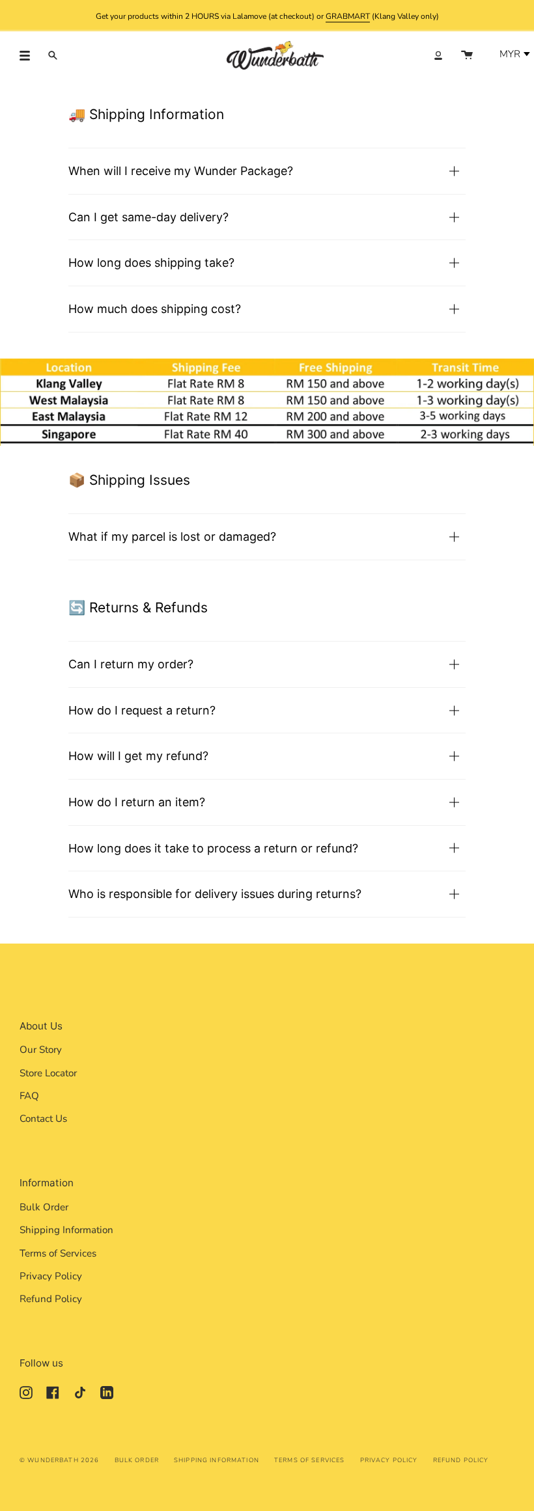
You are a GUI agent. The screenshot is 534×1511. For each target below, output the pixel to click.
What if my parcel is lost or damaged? (172, 536)
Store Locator (48, 1073)
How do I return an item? (136, 802)
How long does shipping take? (151, 262)
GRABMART (348, 15)
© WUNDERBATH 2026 (59, 1460)
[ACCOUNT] (438, 55)
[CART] (466, 55)
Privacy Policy (51, 1276)
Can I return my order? (130, 664)
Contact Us (43, 1118)
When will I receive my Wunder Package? (180, 171)
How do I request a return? (142, 710)
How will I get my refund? (138, 756)
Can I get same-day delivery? (148, 217)
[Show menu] (29, 55)
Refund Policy (51, 1298)
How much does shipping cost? (154, 309)
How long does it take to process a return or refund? (213, 848)
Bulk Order (44, 1207)
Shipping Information (66, 1229)
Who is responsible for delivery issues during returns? (214, 894)
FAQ (29, 1095)
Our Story (41, 1049)
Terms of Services (58, 1253)
